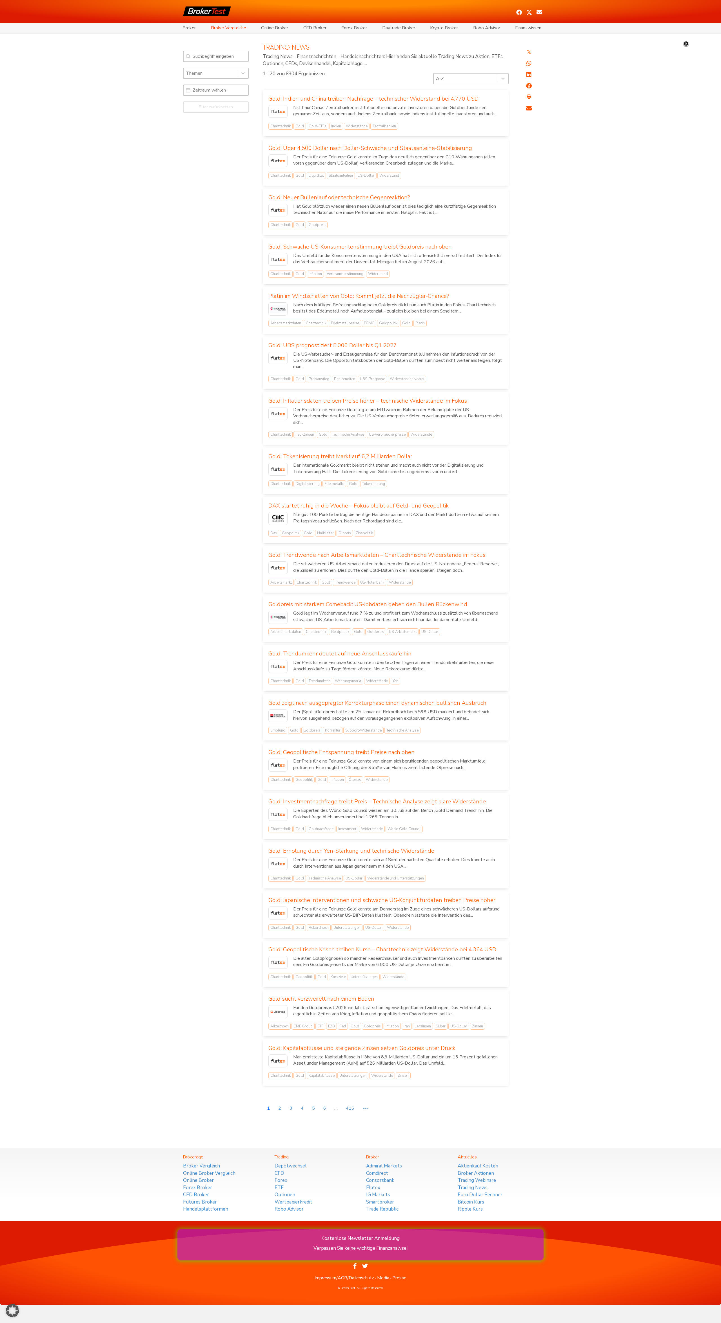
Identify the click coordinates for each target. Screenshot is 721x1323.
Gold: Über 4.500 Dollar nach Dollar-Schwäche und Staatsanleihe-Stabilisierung (370, 148)
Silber (441, 1026)
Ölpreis (345, 533)
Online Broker (274, 28)
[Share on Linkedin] (529, 74)
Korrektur (333, 730)
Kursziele (338, 976)
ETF (320, 1026)
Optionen (285, 1194)
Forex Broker (354, 28)
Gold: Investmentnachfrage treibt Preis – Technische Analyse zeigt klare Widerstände (377, 801)
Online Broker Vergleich (209, 1173)
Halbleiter (325, 533)
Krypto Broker (444, 28)
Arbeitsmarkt (281, 582)
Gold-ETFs (317, 126)
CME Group (303, 1026)
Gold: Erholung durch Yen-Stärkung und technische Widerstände (351, 851)
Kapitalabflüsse (322, 1075)
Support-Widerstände (363, 730)
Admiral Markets (384, 1166)
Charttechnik (280, 126)
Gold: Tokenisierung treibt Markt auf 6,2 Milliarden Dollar (340, 456)
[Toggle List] (243, 73)
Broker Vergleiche (228, 28)
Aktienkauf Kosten (478, 1166)
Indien (336, 126)
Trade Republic (382, 1209)
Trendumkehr (319, 681)
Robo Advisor (486, 28)
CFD (279, 1173)
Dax (273, 533)
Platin (420, 323)
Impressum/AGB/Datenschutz (344, 1278)
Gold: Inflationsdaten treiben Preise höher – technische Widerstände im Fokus (367, 401)
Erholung (277, 730)
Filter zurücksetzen (216, 107)
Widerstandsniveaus (407, 379)
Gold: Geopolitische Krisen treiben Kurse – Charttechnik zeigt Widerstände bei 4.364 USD (382, 949)
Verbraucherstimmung (345, 273)
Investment (347, 829)
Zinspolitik (364, 533)
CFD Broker (314, 28)
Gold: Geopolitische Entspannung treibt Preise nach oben (341, 752)
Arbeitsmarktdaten (285, 323)
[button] (519, 12)
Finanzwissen (528, 28)
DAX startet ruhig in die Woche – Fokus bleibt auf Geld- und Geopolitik (358, 505)
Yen (395, 681)
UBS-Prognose (372, 379)
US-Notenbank (372, 582)
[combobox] (211, 73)
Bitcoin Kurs (471, 1202)
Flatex (373, 1187)
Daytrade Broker (398, 28)
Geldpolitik (388, 323)
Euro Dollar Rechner (480, 1194)
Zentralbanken (384, 126)
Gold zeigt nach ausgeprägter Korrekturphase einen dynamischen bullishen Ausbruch (377, 703)
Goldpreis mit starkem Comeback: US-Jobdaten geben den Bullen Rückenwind (367, 604)
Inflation (315, 273)
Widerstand (389, 175)
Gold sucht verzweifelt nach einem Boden (321, 999)
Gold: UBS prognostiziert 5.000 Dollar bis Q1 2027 (332, 345)
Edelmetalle (334, 483)
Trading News (473, 1187)
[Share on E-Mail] (529, 108)
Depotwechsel (291, 1166)
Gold (299, 126)
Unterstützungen (346, 927)
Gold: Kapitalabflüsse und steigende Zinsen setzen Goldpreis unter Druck (361, 1048)
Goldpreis (317, 224)
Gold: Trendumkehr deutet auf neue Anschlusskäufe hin (339, 653)
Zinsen (477, 1026)
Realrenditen (344, 379)
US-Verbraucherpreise (387, 434)
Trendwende (345, 582)
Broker (189, 28)
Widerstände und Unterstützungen (395, 878)
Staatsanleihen (341, 175)
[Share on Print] (529, 97)
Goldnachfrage (321, 829)
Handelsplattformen (205, 1209)
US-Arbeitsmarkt (403, 631)
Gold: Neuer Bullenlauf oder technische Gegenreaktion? (339, 197)
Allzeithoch (279, 1026)
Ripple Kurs (470, 1209)
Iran (407, 1026)
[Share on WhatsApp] (529, 63)
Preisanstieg (319, 379)
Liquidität (316, 175)
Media (383, 1278)
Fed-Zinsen (304, 434)
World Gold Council (404, 829)
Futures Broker (200, 1202)
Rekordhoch (319, 927)
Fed (343, 1026)
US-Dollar (366, 175)
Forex (281, 1180)
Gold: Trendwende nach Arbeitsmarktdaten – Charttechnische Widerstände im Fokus (377, 555)
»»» (366, 1108)
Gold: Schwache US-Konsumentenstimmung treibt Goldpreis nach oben (360, 247)
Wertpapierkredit (293, 1202)
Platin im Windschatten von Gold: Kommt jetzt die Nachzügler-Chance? (358, 296)
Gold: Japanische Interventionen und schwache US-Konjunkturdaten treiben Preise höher (381, 900)
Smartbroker (380, 1202)
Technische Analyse (348, 434)
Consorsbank (380, 1180)
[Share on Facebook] (529, 86)
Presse (399, 1278)
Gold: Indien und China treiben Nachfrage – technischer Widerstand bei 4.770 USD (373, 99)
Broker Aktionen (476, 1173)
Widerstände (357, 126)
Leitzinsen (423, 1026)
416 (350, 1108)
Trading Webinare (477, 1180)
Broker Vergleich (201, 1166)
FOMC (369, 323)
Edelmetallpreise (345, 323)
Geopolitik (290, 533)
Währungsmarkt (348, 681)
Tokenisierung (373, 483)
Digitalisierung (307, 483)
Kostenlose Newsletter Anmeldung (360, 1238)
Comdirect (377, 1173)
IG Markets (378, 1194)
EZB (331, 1026)
